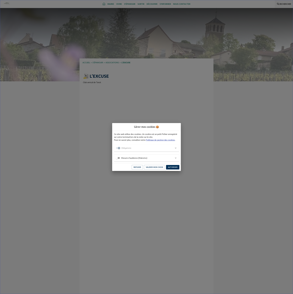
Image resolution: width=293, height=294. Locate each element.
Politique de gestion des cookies (160, 140)
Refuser (137, 167)
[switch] (117, 158)
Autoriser (173, 167)
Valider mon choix (154, 167)
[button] (146, 148)
